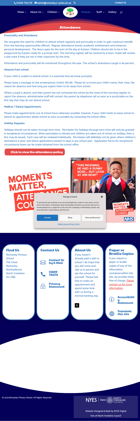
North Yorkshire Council (109, 416)
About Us (35, 12)
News (21, 12)
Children (52, 12)
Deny (70, 217)
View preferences (92, 217)
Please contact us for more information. (121, 284)
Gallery (112, 12)
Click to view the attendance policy (37, 152)
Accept (47, 217)
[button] (101, 196)
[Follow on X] (77, 305)
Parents (85, 12)
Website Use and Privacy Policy (69, 224)
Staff (99, 12)
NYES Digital (120, 411)
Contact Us (120, 3)
